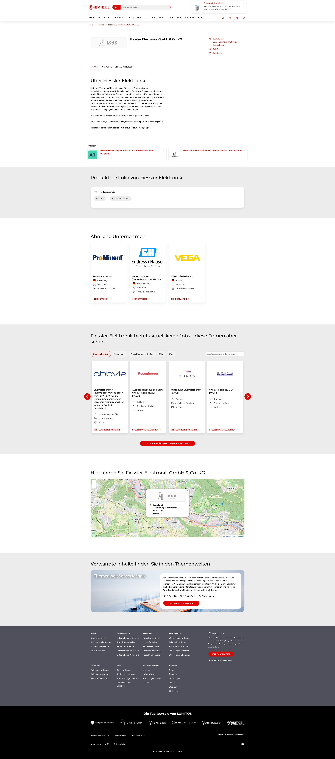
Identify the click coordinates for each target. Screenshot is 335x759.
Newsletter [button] (204, 17)
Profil (95, 66)
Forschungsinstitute (152, 678)
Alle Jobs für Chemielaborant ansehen (167, 443)
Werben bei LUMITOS (100, 735)
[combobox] (224, 353)
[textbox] (225, 353)
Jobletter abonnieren (126, 674)
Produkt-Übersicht (151, 654)
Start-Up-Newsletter (100, 646)
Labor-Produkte (150, 642)
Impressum (96, 744)
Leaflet (227, 536)
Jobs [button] (171, 17)
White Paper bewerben (179, 650)
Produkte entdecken (152, 638)
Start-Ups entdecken (126, 642)
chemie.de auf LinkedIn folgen (222, 660)
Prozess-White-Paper (178, 646)
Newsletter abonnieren (101, 642)
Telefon (216, 49)
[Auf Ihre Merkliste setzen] (223, 18)
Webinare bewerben (99, 674)
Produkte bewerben (152, 650)
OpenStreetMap (238, 536)
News (171, 670)
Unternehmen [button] (105, 17)
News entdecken (98, 638)
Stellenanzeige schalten (128, 678)
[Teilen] (230, 18)
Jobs (171, 682)
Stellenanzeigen (124, 66)
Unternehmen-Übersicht (128, 654)
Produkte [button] (120, 17)
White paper (174, 678)
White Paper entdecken (179, 638)
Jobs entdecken (124, 670)
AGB (107, 744)
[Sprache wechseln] (237, 18)
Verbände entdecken (126, 646)
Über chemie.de (138, 735)
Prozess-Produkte (151, 646)
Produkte (106, 66)
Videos (146, 682)
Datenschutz (119, 744)
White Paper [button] (158, 17)
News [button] (91, 17)
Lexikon (146, 670)
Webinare (173, 686)
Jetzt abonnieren (221, 654)
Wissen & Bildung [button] (186, 17)
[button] (167, 519)
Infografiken (148, 674)
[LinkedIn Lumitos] (242, 744)
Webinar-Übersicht (99, 678)
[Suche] (170, 7)
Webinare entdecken (100, 670)
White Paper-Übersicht (179, 654)
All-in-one (173, 691)
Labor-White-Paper (177, 642)
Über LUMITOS (120, 735)
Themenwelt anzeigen (181, 603)
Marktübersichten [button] (139, 17)
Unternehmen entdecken (128, 638)
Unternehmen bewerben (128, 650)
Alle (115, 7)
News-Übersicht (98, 650)
